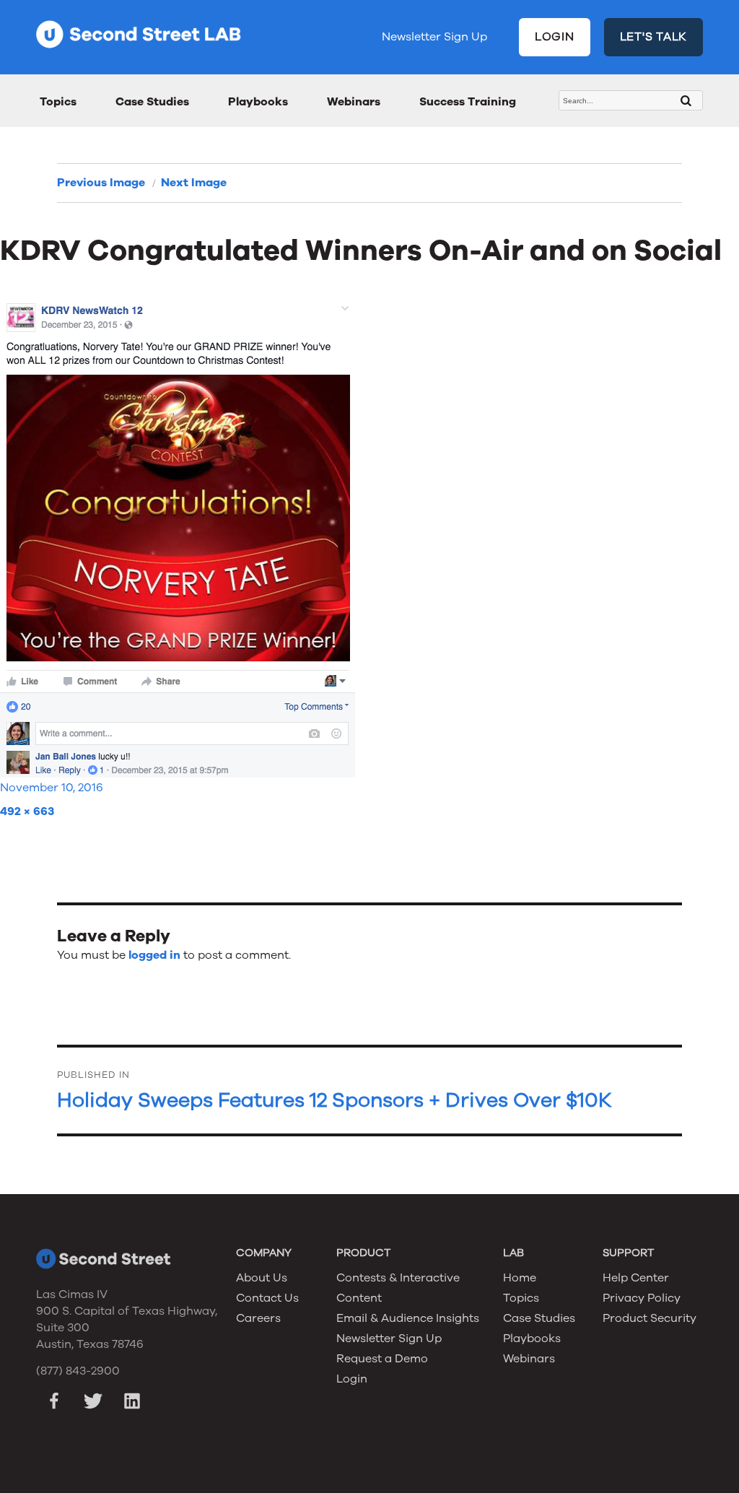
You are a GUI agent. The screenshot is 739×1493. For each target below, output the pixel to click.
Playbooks (258, 102)
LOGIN (554, 37)
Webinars (353, 102)
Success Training (467, 102)
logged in (154, 955)
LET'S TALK (654, 37)
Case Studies (152, 102)
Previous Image (101, 183)
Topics (58, 102)
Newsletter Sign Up (434, 37)
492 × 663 (27, 811)
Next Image (194, 183)
